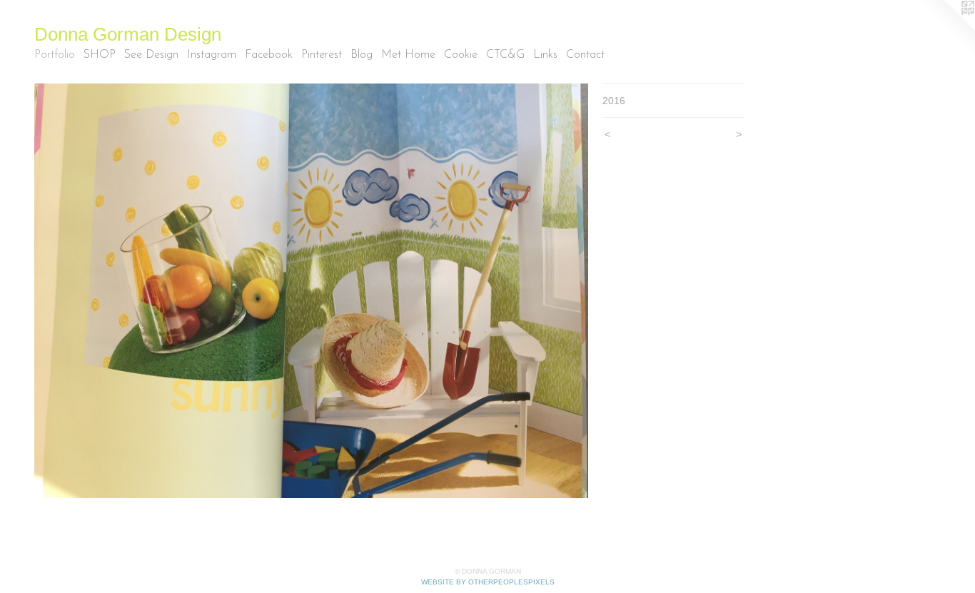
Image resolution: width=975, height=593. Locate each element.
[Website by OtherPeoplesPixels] (946, 28)
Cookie (461, 55)
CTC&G (505, 55)
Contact (585, 55)
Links (545, 55)
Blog (361, 55)
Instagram (211, 55)
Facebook (269, 55)
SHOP (100, 55)
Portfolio (54, 55)
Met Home (408, 55)
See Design (151, 55)
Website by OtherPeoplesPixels (488, 582)
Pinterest (321, 55)
